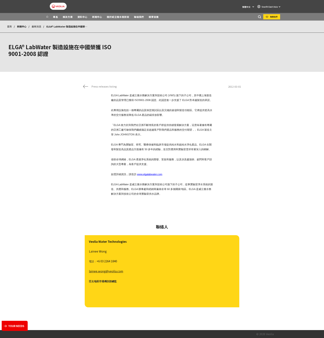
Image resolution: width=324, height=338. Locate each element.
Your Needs (16, 326)
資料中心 (82, 17)
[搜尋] (259, 16)
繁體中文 (246, 6)
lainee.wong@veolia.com (106, 271)
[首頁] (47, 17)
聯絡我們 (139, 17)
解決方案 (68, 17)
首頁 (9, 26)
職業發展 (154, 17)
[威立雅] (58, 6)
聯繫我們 (274, 16)
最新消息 (36, 26)
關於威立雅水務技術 (118, 17)
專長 (55, 17)
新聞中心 (97, 17)
